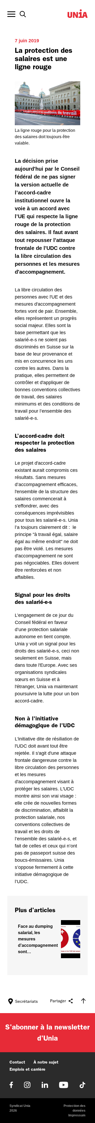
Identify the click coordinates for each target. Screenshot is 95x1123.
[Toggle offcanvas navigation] (11, 14)
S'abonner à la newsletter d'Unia (47, 1032)
